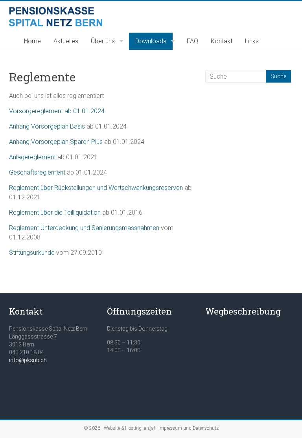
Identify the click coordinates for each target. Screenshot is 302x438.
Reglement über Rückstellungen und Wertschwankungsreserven (96, 187)
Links (252, 41)
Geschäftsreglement (37, 172)
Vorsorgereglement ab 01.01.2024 (57, 111)
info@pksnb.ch (28, 360)
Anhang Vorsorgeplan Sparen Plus (56, 141)
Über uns (103, 41)
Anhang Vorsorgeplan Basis (47, 126)
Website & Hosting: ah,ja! (129, 428)
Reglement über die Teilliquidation (55, 212)
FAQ (192, 41)
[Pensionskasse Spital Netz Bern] (55, 11)
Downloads (150, 41)
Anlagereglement (33, 157)
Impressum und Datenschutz (188, 428)
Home (32, 41)
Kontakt (221, 41)
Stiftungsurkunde (32, 252)
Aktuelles (65, 41)
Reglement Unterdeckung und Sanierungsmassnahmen (84, 228)
